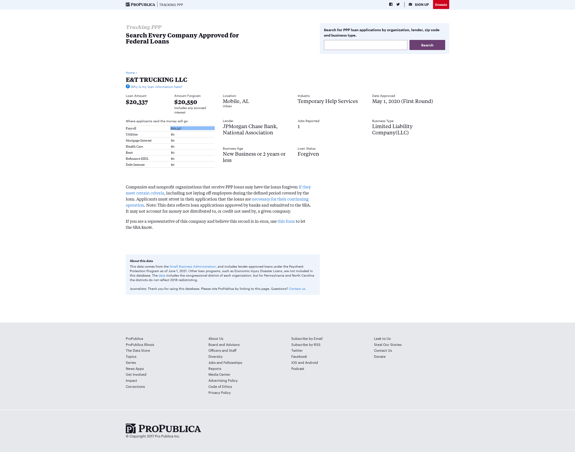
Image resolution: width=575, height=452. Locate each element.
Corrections (135, 386)
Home (130, 72)
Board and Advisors (224, 344)
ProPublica (134, 338)
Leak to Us (382, 338)
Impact (131, 380)
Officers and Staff (222, 350)
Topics (131, 356)
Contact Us (383, 350)
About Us (215, 338)
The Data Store (138, 350)
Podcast (297, 368)
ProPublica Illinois (140, 344)
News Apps (135, 368)
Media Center (219, 374)
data (162, 275)
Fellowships (232, 362)
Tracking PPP (171, 4)
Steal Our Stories (388, 344)
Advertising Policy (223, 380)
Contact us (297, 288)
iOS (294, 362)
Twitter (297, 350)
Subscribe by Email (307, 338)
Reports (214, 368)
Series (131, 362)
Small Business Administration (193, 266)
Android (311, 362)
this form (286, 221)
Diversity (215, 356)
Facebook (299, 356)
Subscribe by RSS (306, 344)
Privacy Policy (219, 392)
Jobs (212, 362)
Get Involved (136, 374)
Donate (441, 4)
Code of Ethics (220, 386)
